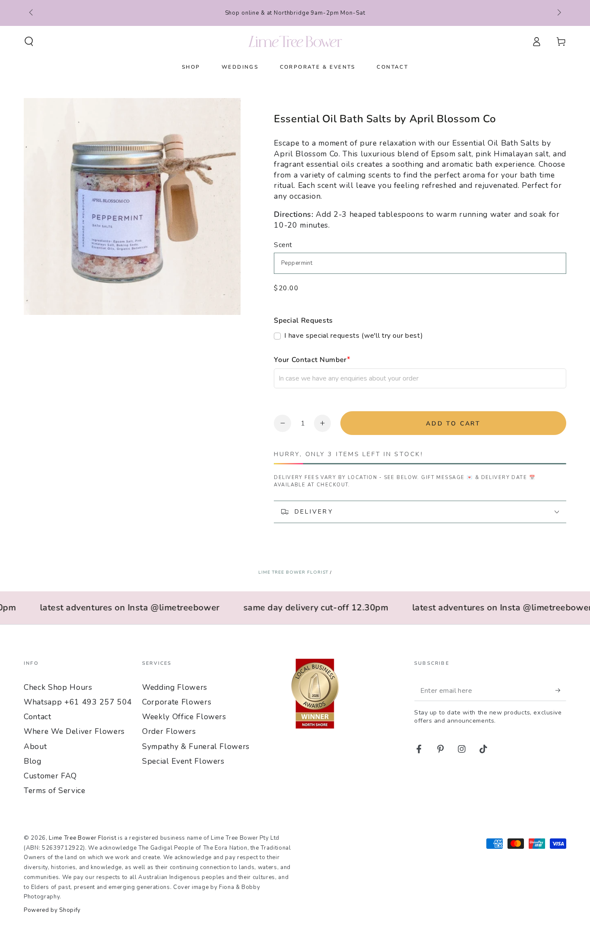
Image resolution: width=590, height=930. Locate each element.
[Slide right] (558, 13)
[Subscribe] (560, 690)
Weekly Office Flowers (184, 716)
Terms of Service (55, 790)
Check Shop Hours (58, 687)
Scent (283, 244)
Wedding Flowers (174, 687)
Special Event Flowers (183, 761)
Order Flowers (169, 731)
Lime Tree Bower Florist (293, 572)
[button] (29, 41)
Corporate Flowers (176, 702)
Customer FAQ (50, 776)
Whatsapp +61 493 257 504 (78, 702)
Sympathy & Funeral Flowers (196, 746)
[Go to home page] (295, 41)
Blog (32, 761)
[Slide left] (32, 13)
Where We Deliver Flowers (74, 731)
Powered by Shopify (52, 910)
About (35, 746)
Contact (37, 716)
